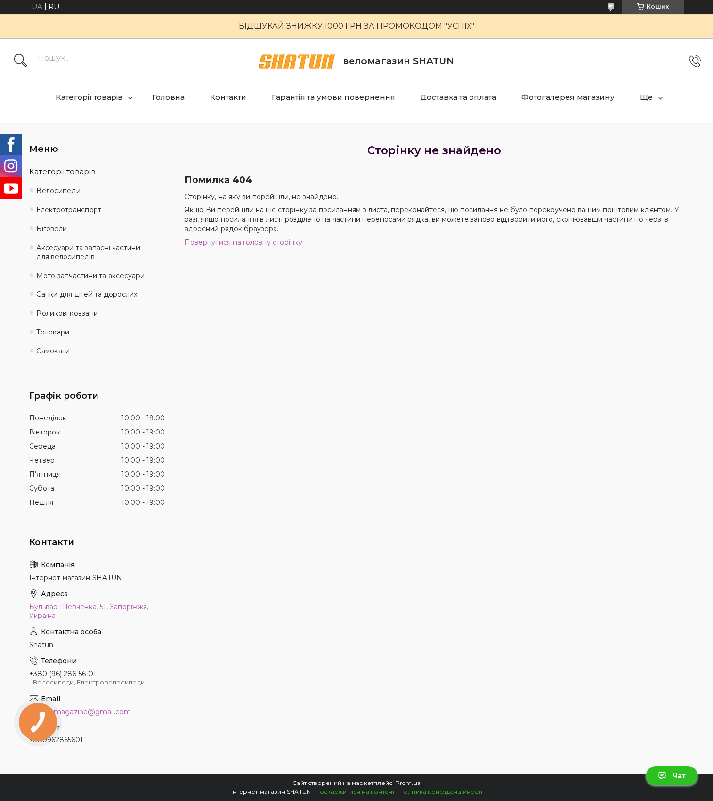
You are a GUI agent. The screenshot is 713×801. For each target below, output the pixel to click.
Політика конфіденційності (440, 791)
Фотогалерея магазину (568, 96)
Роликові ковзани (67, 313)
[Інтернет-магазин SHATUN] (297, 61)
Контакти (228, 96)
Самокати (53, 351)
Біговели (51, 228)
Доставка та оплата (458, 96)
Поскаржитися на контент (355, 791)
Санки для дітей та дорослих (86, 294)
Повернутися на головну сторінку (243, 242)
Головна (168, 96)
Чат (679, 775)
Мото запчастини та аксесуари (90, 275)
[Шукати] (20, 61)
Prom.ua (408, 782)
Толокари (52, 332)
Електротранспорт (68, 209)
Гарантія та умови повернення (333, 96)
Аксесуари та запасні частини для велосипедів (88, 252)
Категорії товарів (89, 96)
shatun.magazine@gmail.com (80, 711)
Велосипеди (58, 190)
